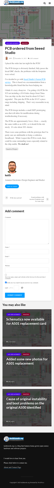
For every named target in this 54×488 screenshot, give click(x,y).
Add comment (34, 58)
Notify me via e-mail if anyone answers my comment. (22, 282)
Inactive (25, 43)
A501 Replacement (12, 43)
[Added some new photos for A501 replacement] (27, 367)
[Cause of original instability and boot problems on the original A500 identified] (27, 407)
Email (7, 256)
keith (10, 58)
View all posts (12, 186)
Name (7, 247)
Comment (8, 217)
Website (7, 265)
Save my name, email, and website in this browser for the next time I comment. (25, 277)
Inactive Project (11, 149)
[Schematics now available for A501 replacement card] (27, 327)
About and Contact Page (12, 467)
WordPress (41, 482)
